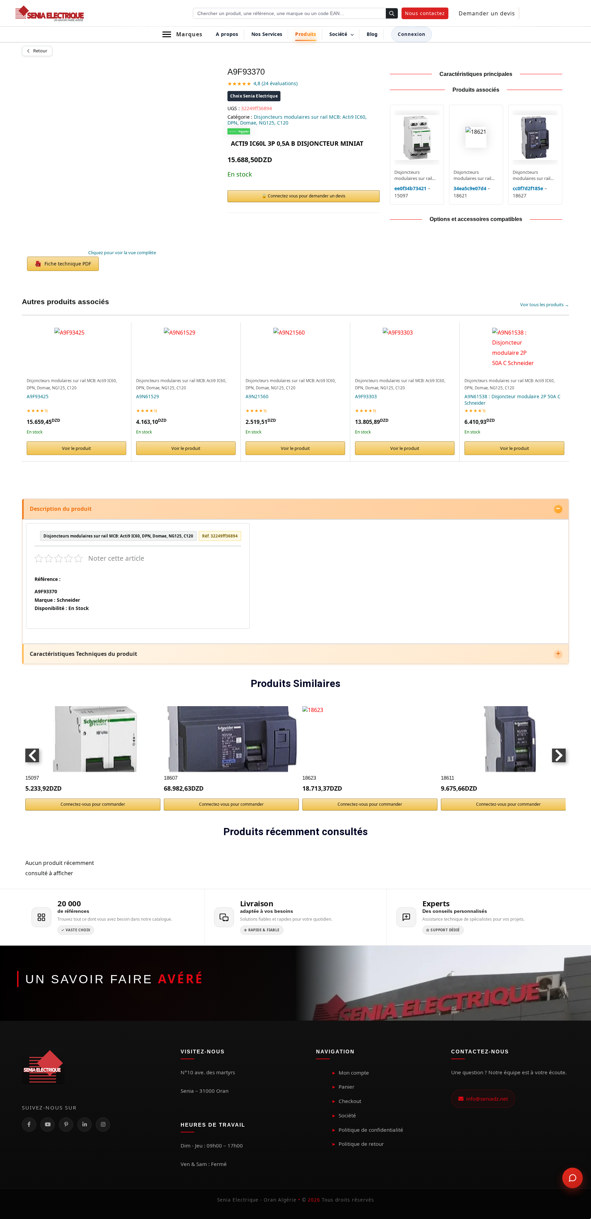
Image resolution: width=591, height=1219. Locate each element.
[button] (425, 13)
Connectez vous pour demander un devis (306, 196)
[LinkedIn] (84, 1124)
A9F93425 (38, 396)
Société (347, 1115)
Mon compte (354, 1072)
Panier (346, 1086)
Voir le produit (76, 448)
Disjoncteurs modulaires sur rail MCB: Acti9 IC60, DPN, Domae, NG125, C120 (297, 120)
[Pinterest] (66, 1124)
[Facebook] (29, 1124)
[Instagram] (103, 1124)
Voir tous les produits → (544, 304)
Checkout (350, 1101)
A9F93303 (366, 396)
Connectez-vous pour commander (93, 804)
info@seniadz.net (485, 1098)
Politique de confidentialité (371, 1129)
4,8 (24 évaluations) (275, 83)
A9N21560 (257, 396)
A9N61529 (147, 396)
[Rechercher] (392, 13)
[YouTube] (47, 1124)
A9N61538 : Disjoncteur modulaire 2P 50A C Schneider (512, 399)
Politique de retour (361, 1143)
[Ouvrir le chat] (572, 1178)
